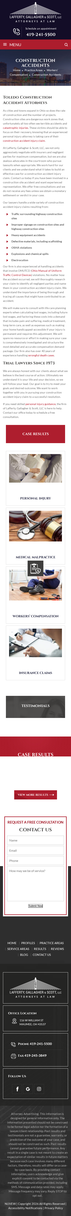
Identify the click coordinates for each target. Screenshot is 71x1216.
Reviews (57, 949)
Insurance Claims (35, 673)
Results (40, 949)
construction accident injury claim (24, 140)
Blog (24, 954)
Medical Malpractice (35, 557)
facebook (17, 1089)
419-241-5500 (40, 35)
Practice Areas (52, 943)
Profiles (28, 943)
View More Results (33, 795)
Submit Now (35, 905)
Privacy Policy (54, 1208)
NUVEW (10, 1203)
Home (12, 943)
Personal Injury (35, 498)
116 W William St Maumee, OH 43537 (33, 1022)
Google (28, 1089)
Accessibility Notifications (25, 1208)
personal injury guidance (40, 404)
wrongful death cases (41, 355)
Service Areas (18, 949)
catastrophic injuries (15, 127)
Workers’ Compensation (36, 616)
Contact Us (42, 954)
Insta (39, 1089)
